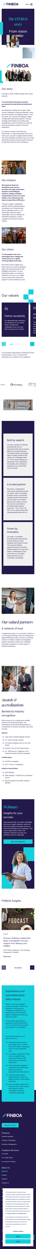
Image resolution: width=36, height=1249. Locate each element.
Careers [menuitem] (4, 1175)
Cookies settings (18, 1231)
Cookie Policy (22, 1213)
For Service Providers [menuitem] (9, 1161)
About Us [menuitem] (6, 1168)
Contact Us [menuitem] (5, 1183)
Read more (7, 956)
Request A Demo (10, 1125)
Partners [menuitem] (4, 1179)
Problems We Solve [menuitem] (10, 1150)
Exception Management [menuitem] (9, 1144)
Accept (18, 1236)
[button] (4, 344)
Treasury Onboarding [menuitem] (8, 1140)
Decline (18, 1241)
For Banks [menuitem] (5, 1154)
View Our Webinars (18, 841)
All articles (18, 968)
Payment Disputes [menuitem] (7, 1136)
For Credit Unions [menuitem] (7, 1157)
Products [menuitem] (6, 1133)
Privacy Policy (12, 1213)
